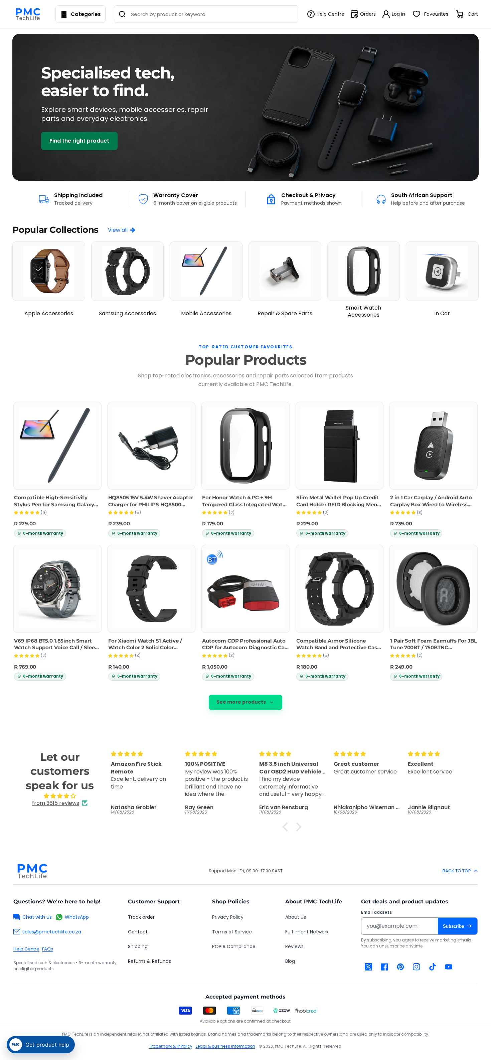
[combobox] (206, 14)
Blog (290, 961)
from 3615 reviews (55, 803)
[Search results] (122, 14)
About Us (295, 917)
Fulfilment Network (307, 931)
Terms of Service (232, 931)
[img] (59, 796)
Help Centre (26, 949)
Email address (376, 912)
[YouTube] (448, 966)
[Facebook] (384, 966)
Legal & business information (225, 1046)
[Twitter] (368, 966)
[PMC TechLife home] (32, 871)
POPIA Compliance (234, 946)
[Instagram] (416, 966)
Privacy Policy (227, 917)
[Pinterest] (400, 966)
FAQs (47, 949)
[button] (287, 827)
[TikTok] (432, 966)
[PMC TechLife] (29, 14)
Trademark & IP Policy (170, 1046)
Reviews (294, 946)
